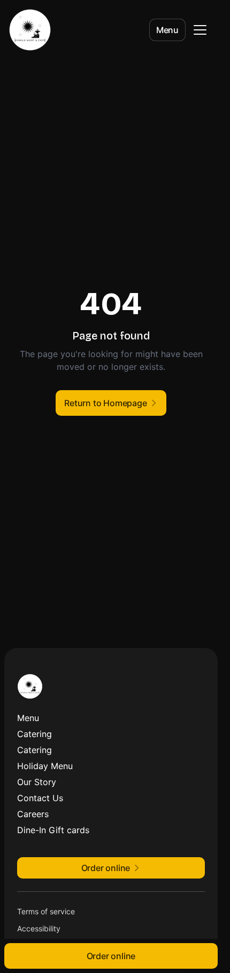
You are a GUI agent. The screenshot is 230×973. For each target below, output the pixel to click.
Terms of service (46, 911)
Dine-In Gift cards (53, 830)
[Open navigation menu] (200, 30)
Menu (167, 30)
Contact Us (40, 798)
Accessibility (38, 928)
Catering (34, 734)
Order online (111, 956)
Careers (33, 814)
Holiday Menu (45, 766)
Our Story (36, 782)
